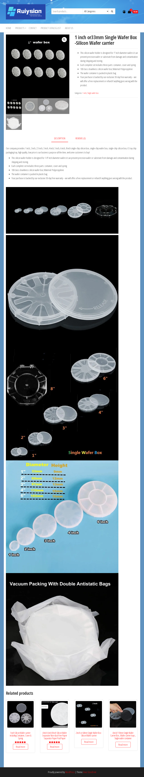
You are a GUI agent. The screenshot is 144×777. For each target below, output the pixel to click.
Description (59, 138)
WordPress (70, 772)
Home (8, 28)
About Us (69, 28)
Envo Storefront (89, 772)
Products (19, 28)
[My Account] (124, 11)
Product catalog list (51, 28)
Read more (20, 746)
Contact (33, 28)
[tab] (61, 138)
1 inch (84, 93)
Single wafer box (93, 93)
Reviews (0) (81, 138)
